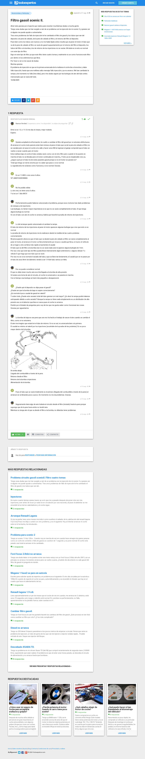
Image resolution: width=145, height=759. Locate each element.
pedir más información (46, 455)
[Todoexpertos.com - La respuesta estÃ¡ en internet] (25, 3)
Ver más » (128, 43)
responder (29, 455)
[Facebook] (22, 752)
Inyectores (16, 496)
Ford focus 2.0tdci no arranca (26, 554)
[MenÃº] (11, 3)
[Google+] (25, 752)
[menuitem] (24, 100)
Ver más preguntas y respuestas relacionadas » (50, 666)
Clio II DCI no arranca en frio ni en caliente (117, 16)
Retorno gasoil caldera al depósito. (115, 25)
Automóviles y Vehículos (20, 13)
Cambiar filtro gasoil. (21, 611)
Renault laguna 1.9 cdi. (22, 592)
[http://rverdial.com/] (69, 123)
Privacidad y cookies (58, 748)
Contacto (34, 748)
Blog (29, 748)
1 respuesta (18, 490)
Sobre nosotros (17, 748)
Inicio (9, 748)
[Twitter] (19, 752)
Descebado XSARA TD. (22, 647)
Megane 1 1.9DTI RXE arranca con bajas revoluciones (117, 31)
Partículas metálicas (110, 21)
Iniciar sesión (108, 3)
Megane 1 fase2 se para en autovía (29, 573)
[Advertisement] (50, 88)
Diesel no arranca (20, 628)
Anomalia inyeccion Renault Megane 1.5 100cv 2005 (117, 37)
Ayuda (25, 748)
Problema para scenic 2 (23, 535)
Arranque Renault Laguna (24, 515)
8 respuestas (18, 659)
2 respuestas (18, 509)
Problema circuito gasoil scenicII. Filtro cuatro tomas (38, 477)
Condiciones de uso (45, 748)
